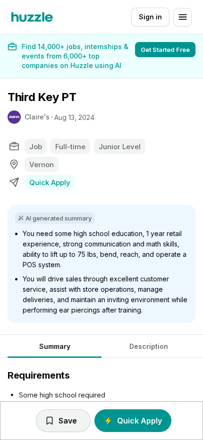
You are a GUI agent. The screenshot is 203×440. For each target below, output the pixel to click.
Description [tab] (148, 346)
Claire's (37, 117)
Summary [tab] (54, 346)
